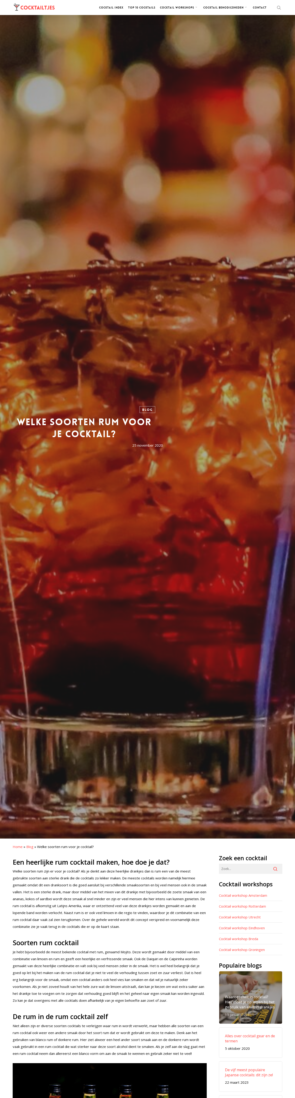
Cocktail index (111, 7)
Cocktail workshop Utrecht (240, 917)
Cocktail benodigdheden (223, 7)
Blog (147, 409)
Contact (260, 7)
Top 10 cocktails (141, 7)
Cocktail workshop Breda (238, 938)
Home (18, 846)
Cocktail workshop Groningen (242, 949)
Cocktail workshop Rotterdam (242, 906)
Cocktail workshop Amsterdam (243, 895)
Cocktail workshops (177, 7)
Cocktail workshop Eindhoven (242, 928)
